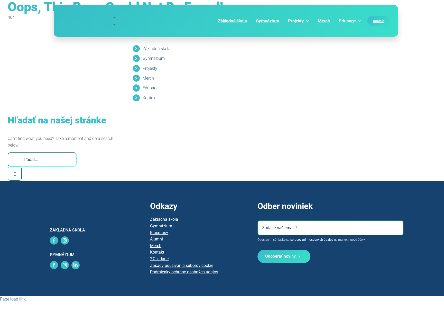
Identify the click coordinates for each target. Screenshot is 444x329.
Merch (148, 78)
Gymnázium (154, 58)
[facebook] (54, 240)
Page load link (13, 299)
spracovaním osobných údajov (311, 239)
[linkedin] (75, 265)
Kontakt (150, 97)
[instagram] (65, 240)
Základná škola (157, 48)
